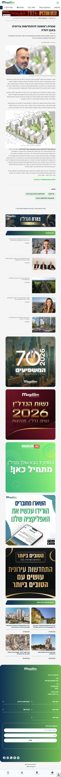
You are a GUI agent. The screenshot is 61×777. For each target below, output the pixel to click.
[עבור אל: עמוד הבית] (8, 3)
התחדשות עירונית (42, 18)
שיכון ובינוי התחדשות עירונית (45, 198)
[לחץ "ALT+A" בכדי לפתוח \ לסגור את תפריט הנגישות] (59, 775)
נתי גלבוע (51, 194)
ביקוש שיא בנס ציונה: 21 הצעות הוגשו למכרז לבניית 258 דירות (19, 279)
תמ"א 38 (26, 709)
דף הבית (51, 18)
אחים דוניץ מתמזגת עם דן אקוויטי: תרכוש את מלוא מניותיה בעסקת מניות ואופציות (18, 259)
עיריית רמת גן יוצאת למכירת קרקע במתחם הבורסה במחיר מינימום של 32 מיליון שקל (19, 239)
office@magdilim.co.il (51, 680)
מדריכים (55, 709)
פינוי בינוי (55, 701)
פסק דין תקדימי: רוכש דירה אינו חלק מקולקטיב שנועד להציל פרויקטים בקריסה (18, 298)
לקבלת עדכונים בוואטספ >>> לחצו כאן (44, 179)
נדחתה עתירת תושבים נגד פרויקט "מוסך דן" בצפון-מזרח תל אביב (19, 318)
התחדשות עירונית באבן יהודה (35, 194)
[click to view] (30, 13)
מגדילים (55, 717)
